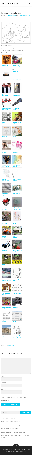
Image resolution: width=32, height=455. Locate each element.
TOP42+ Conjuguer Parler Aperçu (9, 428)
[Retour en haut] (16, 446)
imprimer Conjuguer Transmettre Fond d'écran (13, 432)
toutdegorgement (24, 15)
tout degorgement (11, 3)
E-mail (3, 382)
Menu (29, 3)
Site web (3, 389)
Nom (3, 376)
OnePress (24, 449)
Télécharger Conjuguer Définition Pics (10, 421)
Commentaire (5, 357)
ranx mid (11, 345)
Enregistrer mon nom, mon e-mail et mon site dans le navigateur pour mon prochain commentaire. (15, 399)
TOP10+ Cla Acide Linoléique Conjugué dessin (12, 425)
